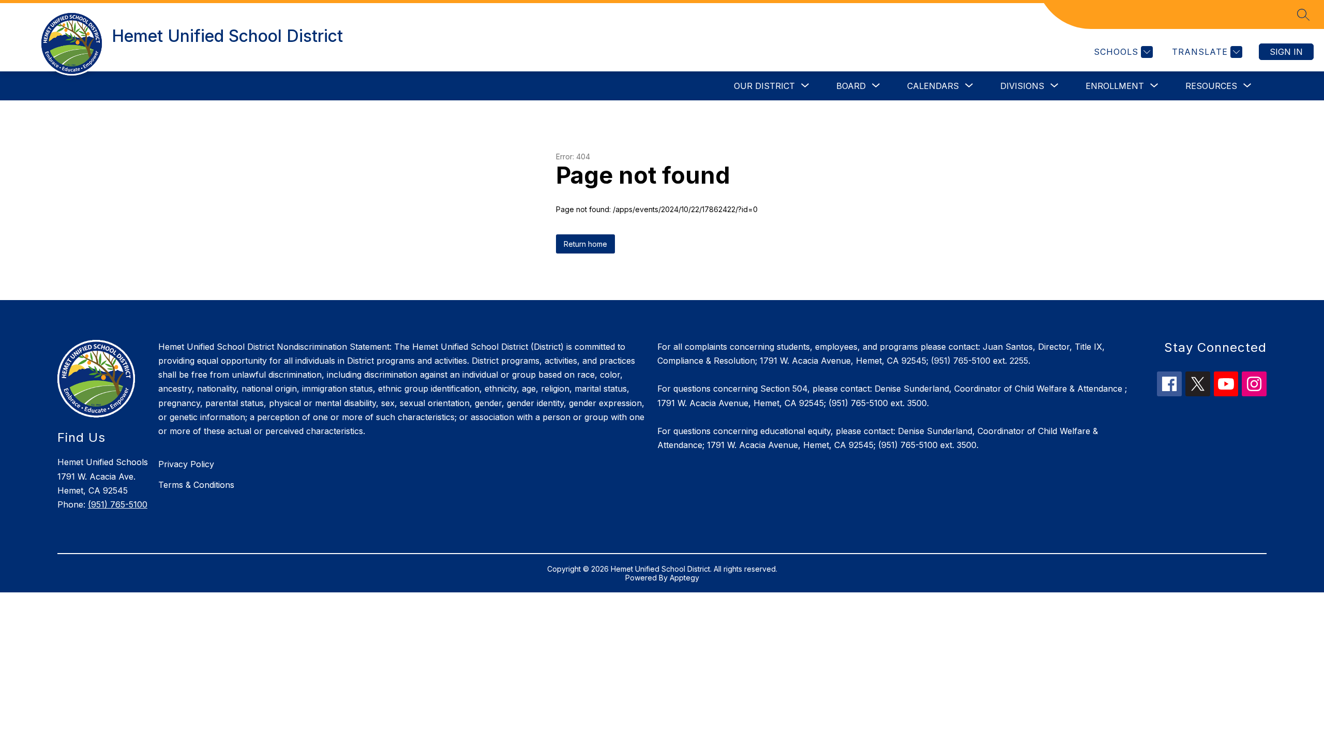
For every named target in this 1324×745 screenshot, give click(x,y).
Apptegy (684, 577)
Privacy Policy (186, 464)
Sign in (1286, 52)
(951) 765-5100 (117, 504)
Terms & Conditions (196, 485)
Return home (585, 244)
